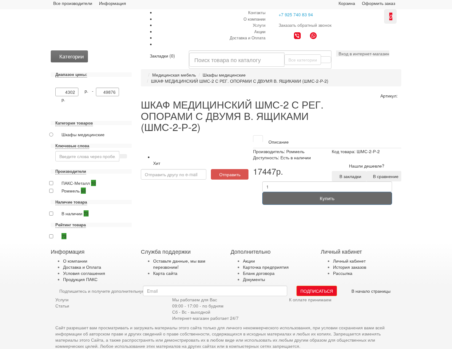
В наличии (75, 213)
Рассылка (342, 273)
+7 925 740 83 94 (296, 14)
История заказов (349, 267)
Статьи (62, 306)
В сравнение (384, 176)
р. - (90, 91)
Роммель (73, 191)
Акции (259, 31)
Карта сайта (165, 273)
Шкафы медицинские (224, 75)
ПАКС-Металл (78, 183)
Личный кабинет (349, 261)
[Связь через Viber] (297, 36)
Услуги (259, 25)
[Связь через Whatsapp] (313, 36)
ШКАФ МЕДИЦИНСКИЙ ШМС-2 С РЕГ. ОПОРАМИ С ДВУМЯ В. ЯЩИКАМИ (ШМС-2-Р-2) (239, 81)
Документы (254, 279)
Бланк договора (259, 273)
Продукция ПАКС (80, 279)
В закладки (349, 176)
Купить (327, 198)
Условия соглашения (84, 273)
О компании (254, 19)
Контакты (256, 12)
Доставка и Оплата (247, 38)
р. (63, 99)
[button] (362, 53)
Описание (278, 142)
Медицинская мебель (174, 75)
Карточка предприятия (266, 267)
